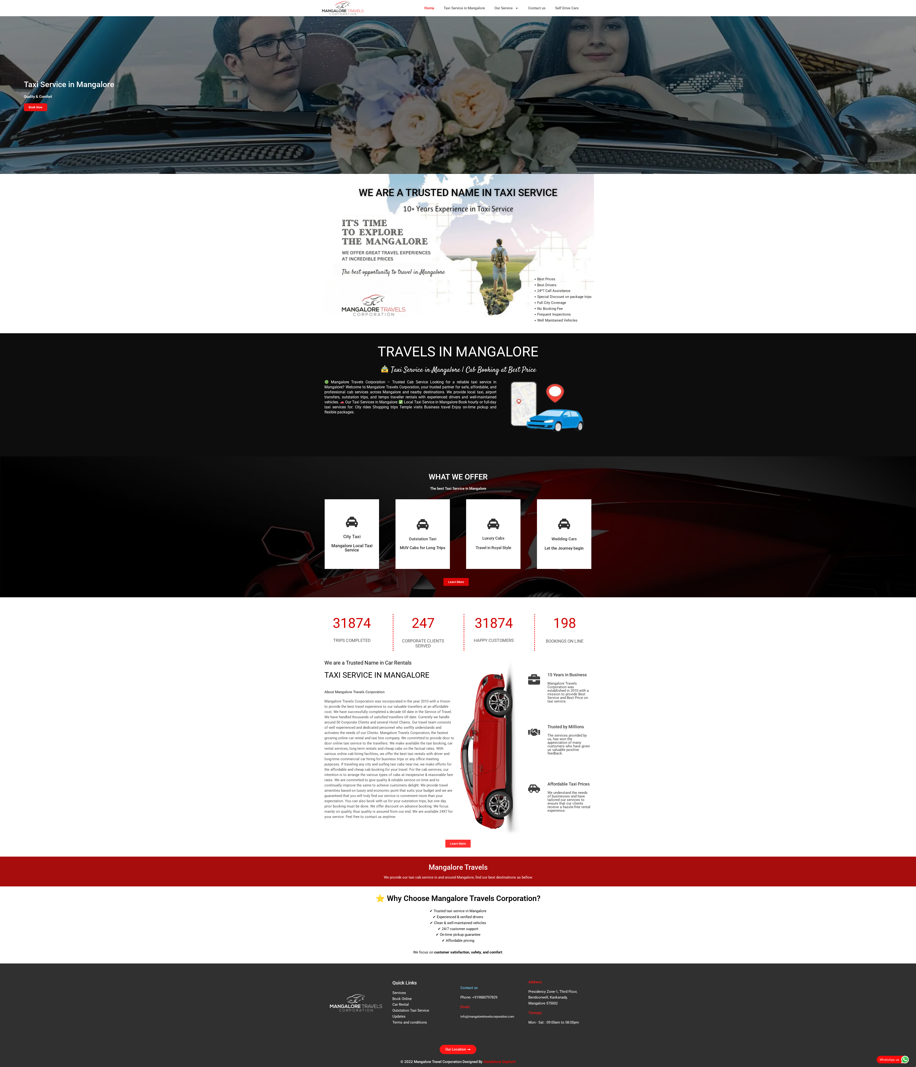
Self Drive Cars (567, 8)
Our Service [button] (503, 8)
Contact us (537, 8)
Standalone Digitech (499, 1062)
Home (429, 8)
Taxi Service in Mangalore (464, 8)
